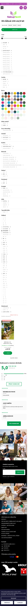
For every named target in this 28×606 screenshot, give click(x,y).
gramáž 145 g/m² (7, 56)
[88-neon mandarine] (12, 105)
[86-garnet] (5, 105)
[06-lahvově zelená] (21, 93)
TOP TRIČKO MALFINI (8, 72)
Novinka (5, 46)
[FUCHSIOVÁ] (15, 115)
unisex (5, 176)
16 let (5, 252)
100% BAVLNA (6, 153)
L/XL (4, 277)
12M (4, 242)
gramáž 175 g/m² (7, 62)
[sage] (18, 118)
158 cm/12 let (6, 234)
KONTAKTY (3, 519)
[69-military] (24, 102)
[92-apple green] (24, 105)
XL (4, 223)
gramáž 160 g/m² (7, 50)
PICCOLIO (6, 85)
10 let (5, 271)
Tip (4, 48)
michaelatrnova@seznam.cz (9, 544)
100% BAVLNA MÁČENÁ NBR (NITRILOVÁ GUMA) (13, 165)
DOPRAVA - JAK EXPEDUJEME (7, 525)
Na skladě (6, 42)
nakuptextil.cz (6, 550)
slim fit (5, 207)
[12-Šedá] (12, 96)
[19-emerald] (2, 99)
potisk (5, 310)
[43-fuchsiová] (5, 102)
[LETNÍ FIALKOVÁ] (18, 115)
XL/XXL (5, 269)
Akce (5, 44)
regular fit (6, 205)
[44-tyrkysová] (8, 102)
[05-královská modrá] (18, 93)
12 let (5, 250)
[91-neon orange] (21, 105)
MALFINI (5, 79)
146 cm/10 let (6, 232)
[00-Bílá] (2, 93)
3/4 (4, 299)
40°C (5, 183)
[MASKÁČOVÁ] (12, 118)
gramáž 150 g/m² (7, 54)
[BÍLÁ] (21, 112)
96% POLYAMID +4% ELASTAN (10, 167)
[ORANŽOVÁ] (24, 112)
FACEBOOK (5, 548)
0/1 (4, 301)
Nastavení (13, 598)
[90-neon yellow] (18, 105)
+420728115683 (6, 546)
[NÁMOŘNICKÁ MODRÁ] (2, 115)
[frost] (18, 112)
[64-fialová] (21, 102)
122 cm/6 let (6, 229)
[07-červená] (24, 93)
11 (4, 297)
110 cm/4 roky (6, 227)
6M (4, 238)
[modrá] (24, 108)
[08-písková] (2, 96)
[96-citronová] (5, 108)
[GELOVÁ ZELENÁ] (21, 115)
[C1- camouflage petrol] (15, 112)
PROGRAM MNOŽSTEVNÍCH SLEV (8, 523)
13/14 (5, 287)
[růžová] (2, 112)
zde (14, 594)
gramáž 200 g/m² (7, 52)
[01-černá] (5, 93)
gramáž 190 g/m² (7, 58)
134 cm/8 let (6, 230)
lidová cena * (6, 144)
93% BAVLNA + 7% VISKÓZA (9, 159)
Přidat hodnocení (14, 384)
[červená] (18, 108)
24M (4, 273)
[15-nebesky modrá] (21, 96)
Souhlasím (20, 602)
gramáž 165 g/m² (7, 64)
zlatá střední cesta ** (8, 146)
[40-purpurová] (2, 102)
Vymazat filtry (13, 315)
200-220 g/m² (6, 139)
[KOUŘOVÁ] (8, 115)
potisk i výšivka (7, 311)
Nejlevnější (10, 25)
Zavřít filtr (14, 29)
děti (4, 174)
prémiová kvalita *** (8, 148)
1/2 (4, 302)
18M (4, 244)
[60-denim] (12, 102)
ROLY (5, 87)
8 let (5, 248)
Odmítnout (7, 602)
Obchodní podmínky (5, 529)
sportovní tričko (7, 190)
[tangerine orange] (8, 112)
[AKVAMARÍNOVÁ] (24, 115)
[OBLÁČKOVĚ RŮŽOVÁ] (8, 118)
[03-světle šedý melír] (12, 93)
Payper (5, 83)
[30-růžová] (12, 99)
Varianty (8, 353)
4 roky (5, 246)
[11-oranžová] (8, 96)
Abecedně (19, 25)
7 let (5, 258)
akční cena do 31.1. (7, 74)
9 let (5, 260)
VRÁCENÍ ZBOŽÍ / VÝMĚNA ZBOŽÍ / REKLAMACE (11, 521)
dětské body (6, 196)
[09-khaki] (5, 96)
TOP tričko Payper (7, 70)
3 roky (5, 254)
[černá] (15, 108)
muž (4, 172)
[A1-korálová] (12, 108)
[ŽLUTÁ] (12, 115)
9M (4, 240)
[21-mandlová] (5, 99)
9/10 (5, 283)
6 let (5, 264)
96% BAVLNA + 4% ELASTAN (9, 157)
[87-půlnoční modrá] (8, 105)
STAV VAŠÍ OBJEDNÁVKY (6, 537)
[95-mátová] (2, 108)
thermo (5, 194)
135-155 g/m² (6, 135)
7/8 (4, 281)
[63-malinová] (18, 102)
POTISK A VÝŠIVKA (5, 533)
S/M (4, 275)
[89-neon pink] (15, 105)
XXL (4, 225)
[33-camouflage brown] (18, 99)
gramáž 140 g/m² (7, 60)
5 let (5, 256)
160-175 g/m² (6, 137)
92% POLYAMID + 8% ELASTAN (10, 163)
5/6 (4, 279)
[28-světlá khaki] (8, 99)
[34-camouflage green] (21, 99)
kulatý (5, 212)
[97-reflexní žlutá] (8, 108)
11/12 (5, 285)
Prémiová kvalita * (7, 68)
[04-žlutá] (15, 93)
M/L (4, 267)
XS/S (5, 265)
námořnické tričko (7, 192)
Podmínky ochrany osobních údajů (8, 531)
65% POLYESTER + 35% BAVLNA (10, 161)
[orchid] (15, 118)
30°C (5, 181)
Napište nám (4, 527)
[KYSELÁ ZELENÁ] (2, 118)
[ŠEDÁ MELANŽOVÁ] (5, 115)
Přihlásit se (19, 472)
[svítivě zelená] (5, 112)
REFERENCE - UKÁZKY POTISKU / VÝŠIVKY (10, 535)
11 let (5, 262)
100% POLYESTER (7, 155)
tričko (5, 188)
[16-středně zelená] (24, 96)
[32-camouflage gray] (15, 99)
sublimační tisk (7, 308)
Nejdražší (14, 25)
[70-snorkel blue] (2, 105)
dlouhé (5, 123)
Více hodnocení (14, 423)
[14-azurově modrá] (18, 96)
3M (4, 236)
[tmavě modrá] (12, 112)
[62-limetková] (15, 102)
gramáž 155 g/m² (7, 66)
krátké (5, 125)
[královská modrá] (21, 108)
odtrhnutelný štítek (8, 130)
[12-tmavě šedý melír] (15, 96)
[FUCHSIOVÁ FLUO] (5, 118)
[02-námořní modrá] (8, 93)
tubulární (5, 203)
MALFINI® (5, 81)
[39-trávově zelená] (24, 99)
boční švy (6, 201)
